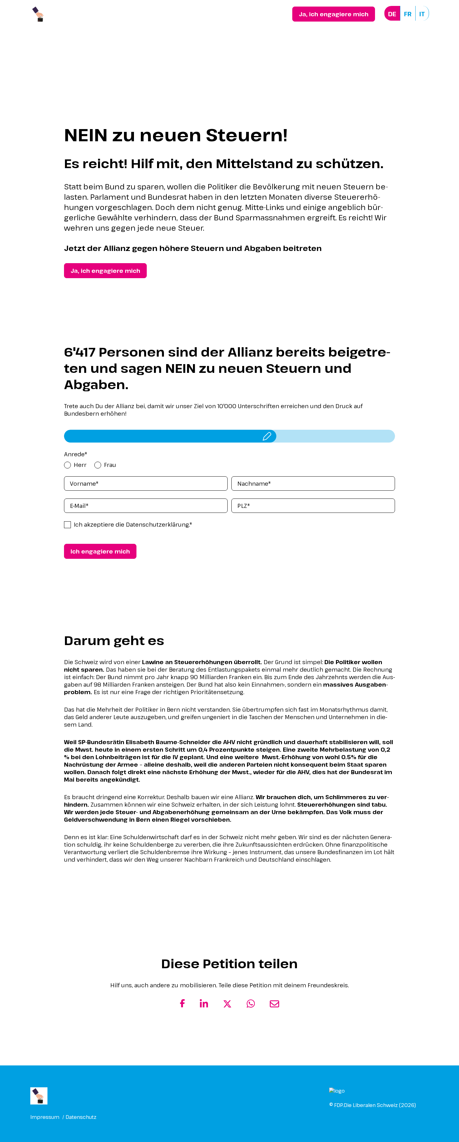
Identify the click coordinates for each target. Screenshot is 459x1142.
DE (392, 14)
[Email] (274, 1006)
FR (408, 14)
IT (422, 14)
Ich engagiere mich (100, 551)
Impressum (44, 1117)
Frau (110, 464)
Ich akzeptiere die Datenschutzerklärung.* (133, 524)
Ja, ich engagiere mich (333, 14)
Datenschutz (81, 1117)
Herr (80, 464)
